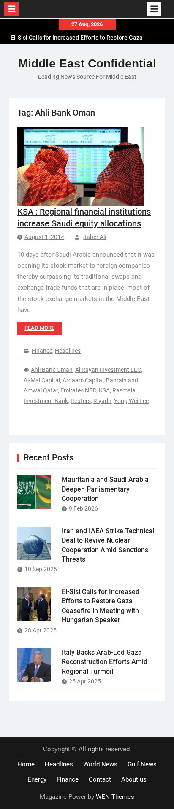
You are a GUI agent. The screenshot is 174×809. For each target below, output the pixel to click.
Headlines (68, 350)
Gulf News (142, 764)
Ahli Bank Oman (52, 369)
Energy (36, 779)
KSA (104, 390)
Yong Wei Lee (131, 401)
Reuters (81, 401)
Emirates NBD (78, 390)
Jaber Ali (94, 237)
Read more (39, 328)
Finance (42, 350)
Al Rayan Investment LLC (108, 369)
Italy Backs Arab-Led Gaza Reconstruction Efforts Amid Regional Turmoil (104, 661)
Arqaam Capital (83, 380)
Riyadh (102, 401)
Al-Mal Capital (42, 380)
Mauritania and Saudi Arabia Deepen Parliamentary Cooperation (105, 489)
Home (26, 764)
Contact (100, 779)
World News (100, 764)
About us (134, 779)
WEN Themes (115, 797)
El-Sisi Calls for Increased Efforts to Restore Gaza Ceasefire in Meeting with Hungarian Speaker (77, 34)
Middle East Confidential (87, 63)
